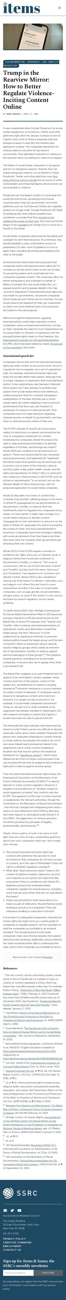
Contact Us (12, 1249)
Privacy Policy (14, 1238)
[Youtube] (19, 1210)
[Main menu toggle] (59, 7)
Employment (12, 1246)
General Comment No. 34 (20, 1070)
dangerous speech (30, 755)
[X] (12, 1210)
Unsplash (48, 957)
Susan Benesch (13, 114)
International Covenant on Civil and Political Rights (31, 340)
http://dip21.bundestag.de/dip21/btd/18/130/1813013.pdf (32, 1058)
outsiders (22, 224)
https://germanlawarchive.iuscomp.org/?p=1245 (29, 1051)
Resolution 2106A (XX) (43, 1145)
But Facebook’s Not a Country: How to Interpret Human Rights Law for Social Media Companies (32, 1032)
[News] (5, 1210)
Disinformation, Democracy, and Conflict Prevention (31, 64)
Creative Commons (17, 1242)
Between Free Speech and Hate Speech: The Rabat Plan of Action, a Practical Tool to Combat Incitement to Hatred (33, 1109)
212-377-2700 (11, 1233)
